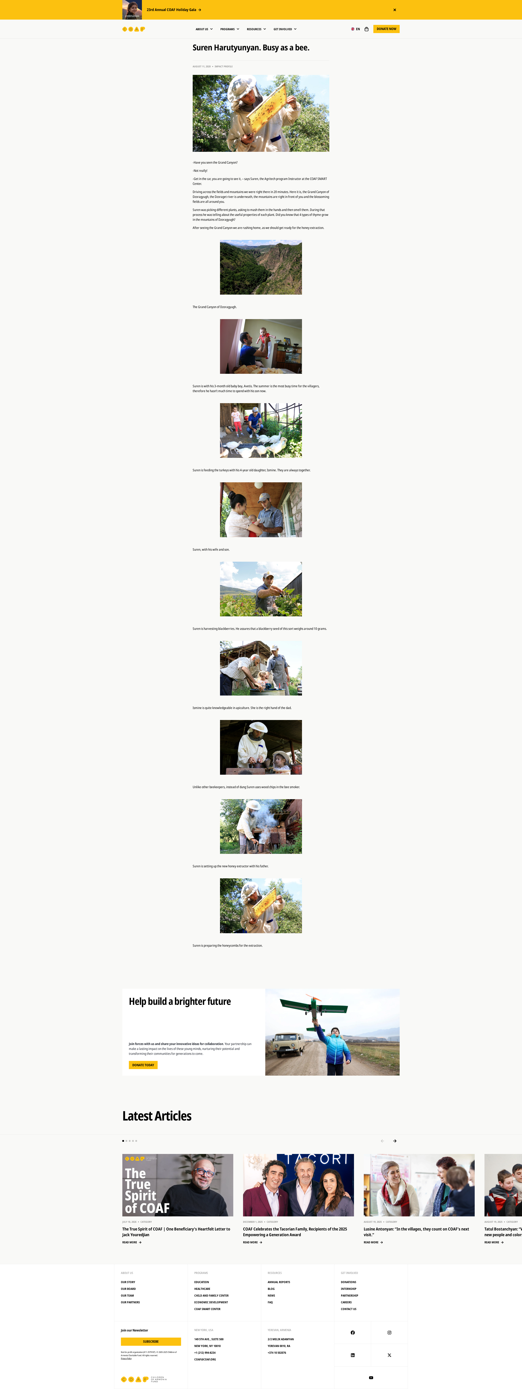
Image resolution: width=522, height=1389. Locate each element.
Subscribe (151, 1341)
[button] (355, 28)
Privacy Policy (126, 1358)
